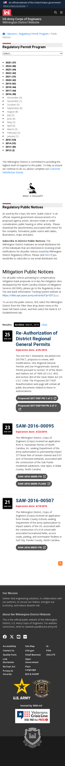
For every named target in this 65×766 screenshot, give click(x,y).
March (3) (12, 129)
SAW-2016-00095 (35, 426)
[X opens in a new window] (12, 637)
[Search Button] (54, 12)
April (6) (11, 125)
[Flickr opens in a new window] (25, 637)
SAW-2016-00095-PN (30, 476)
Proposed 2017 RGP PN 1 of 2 (35, 398)
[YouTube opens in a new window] (18, 637)
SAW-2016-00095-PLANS (32, 483)
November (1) (14, 101)
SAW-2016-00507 (35, 500)
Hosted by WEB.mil (31, 705)
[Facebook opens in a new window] (5, 637)
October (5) (13, 104)
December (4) (14, 97)
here (47, 255)
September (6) (14, 108)
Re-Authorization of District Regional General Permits (37, 338)
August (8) (12, 111)
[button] (16, 6)
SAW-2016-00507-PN (30, 547)
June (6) (11, 118)
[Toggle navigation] (60, 12)
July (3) (10, 115)
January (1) (13, 136)
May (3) (11, 122)
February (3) (13, 132)
